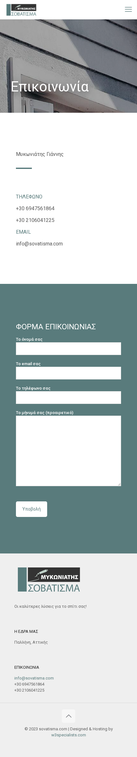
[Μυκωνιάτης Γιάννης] (21, 9)
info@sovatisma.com (34, 678)
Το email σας (28, 363)
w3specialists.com (68, 735)
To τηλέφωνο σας (33, 388)
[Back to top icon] (68, 716)
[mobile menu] (128, 9)
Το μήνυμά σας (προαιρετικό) (44, 412)
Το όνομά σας (29, 339)
